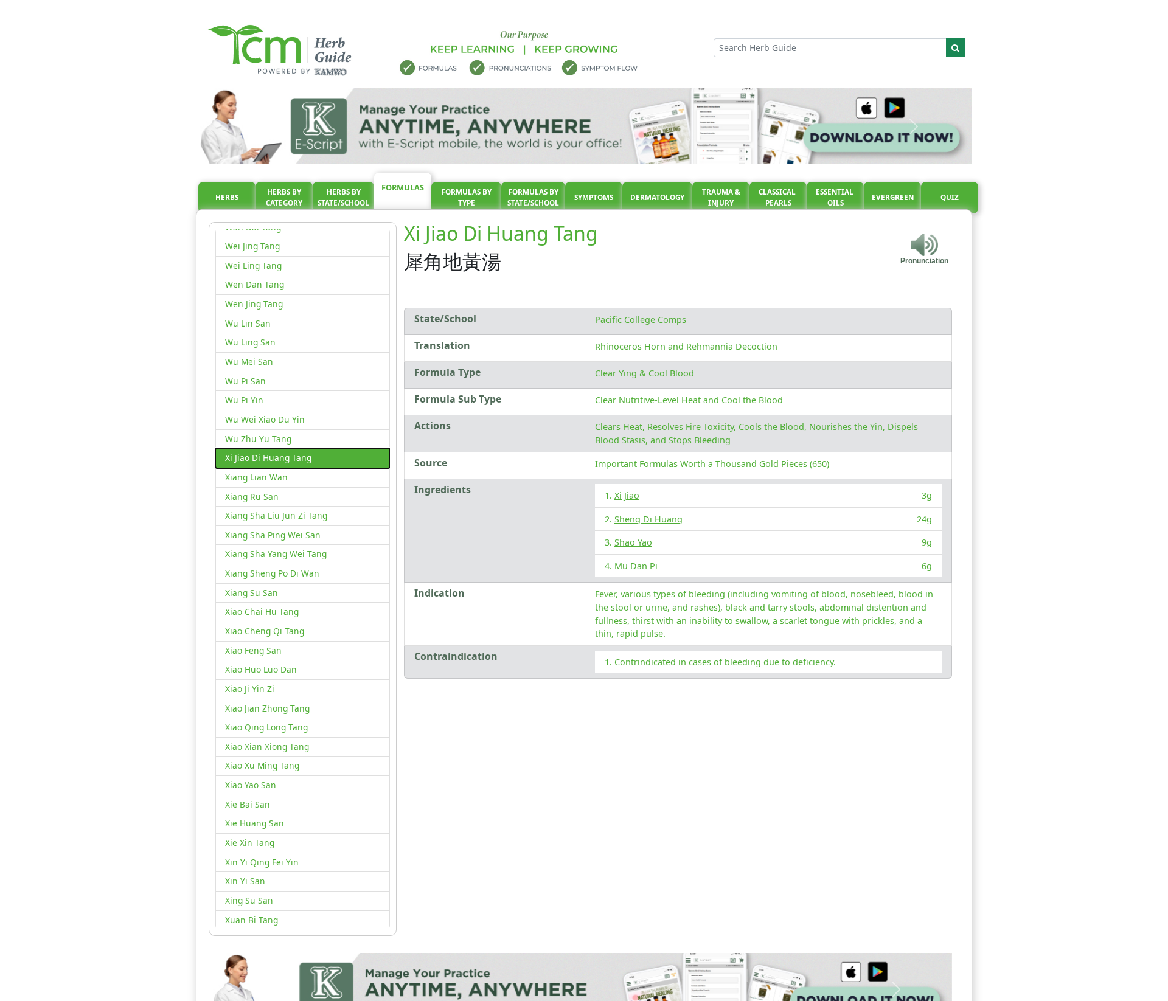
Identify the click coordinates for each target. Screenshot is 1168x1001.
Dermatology (657, 197)
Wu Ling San (250, 342)
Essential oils (835, 197)
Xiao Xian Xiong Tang (267, 746)
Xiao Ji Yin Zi (249, 688)
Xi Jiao (626, 495)
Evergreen (893, 197)
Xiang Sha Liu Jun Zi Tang (276, 515)
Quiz (949, 197)
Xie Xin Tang (249, 842)
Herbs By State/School (343, 197)
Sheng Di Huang (648, 519)
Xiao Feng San (253, 650)
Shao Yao (633, 542)
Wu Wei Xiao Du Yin (265, 419)
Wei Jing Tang (252, 246)
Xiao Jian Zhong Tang (267, 708)
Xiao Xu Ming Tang (262, 765)
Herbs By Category (284, 197)
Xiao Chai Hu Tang (262, 611)
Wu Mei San (249, 361)
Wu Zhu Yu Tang (258, 439)
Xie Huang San (254, 823)
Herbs (226, 197)
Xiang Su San (251, 592)
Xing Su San (249, 900)
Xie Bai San (247, 804)
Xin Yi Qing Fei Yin (262, 862)
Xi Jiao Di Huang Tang (268, 457)
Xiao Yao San (250, 785)
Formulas (402, 187)
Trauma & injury (721, 197)
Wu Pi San (245, 381)
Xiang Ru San (252, 496)
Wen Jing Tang (254, 304)
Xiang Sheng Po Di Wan (272, 573)
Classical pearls (778, 197)
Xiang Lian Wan (256, 477)
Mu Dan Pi (636, 566)
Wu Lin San (248, 323)
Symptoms (593, 197)
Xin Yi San (245, 881)
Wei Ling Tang (253, 265)
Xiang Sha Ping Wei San (273, 535)
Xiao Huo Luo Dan (261, 669)
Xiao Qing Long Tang (266, 727)
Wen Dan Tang (254, 284)
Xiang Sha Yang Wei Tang (276, 553)
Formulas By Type (467, 197)
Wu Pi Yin (244, 400)
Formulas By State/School (533, 197)
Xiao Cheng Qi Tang (264, 631)
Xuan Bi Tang (251, 920)
